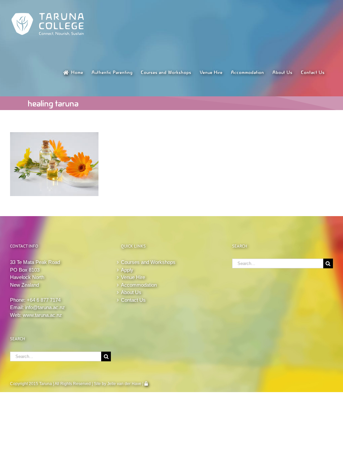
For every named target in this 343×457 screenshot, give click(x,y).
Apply (127, 270)
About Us (131, 292)
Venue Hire (133, 277)
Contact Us (133, 300)
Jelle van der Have (124, 383)
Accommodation (139, 285)
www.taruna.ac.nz (42, 315)
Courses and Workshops (148, 262)
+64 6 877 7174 (44, 300)
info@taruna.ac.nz (45, 307)
